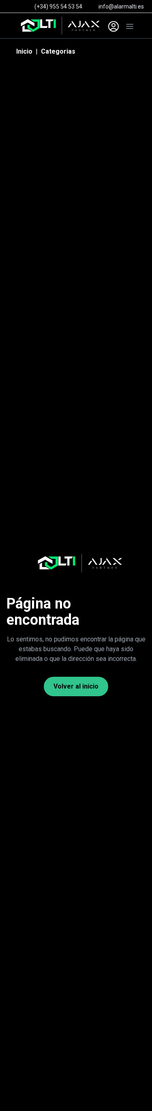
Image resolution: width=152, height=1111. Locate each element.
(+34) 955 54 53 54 (58, 6)
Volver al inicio (76, 686)
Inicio (24, 51)
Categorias (58, 51)
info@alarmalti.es (121, 6)
